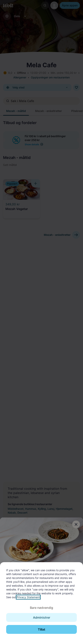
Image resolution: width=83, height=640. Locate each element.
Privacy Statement (28, 597)
